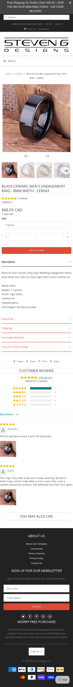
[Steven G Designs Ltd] (37, 45)
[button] (9, 198)
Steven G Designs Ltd (40, 661)
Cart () (30, 29)
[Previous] (26, 156)
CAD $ (35, 651)
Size (4, 218)
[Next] (46, 156)
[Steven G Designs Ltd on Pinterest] (36, 616)
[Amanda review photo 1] (8, 449)
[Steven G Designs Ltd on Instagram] (43, 616)
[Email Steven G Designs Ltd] (50, 616)
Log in (58, 24)
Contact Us (36, 563)
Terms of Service (36, 553)
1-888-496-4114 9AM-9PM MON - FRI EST (31, 24)
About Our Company (36, 543)
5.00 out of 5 (45, 377)
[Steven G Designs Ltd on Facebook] (30, 616)
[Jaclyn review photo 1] (8, 497)
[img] (7, 424)
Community (37, 548)
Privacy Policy (36, 558)
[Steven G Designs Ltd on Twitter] (23, 616)
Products (19, 73)
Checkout (43, 29)
